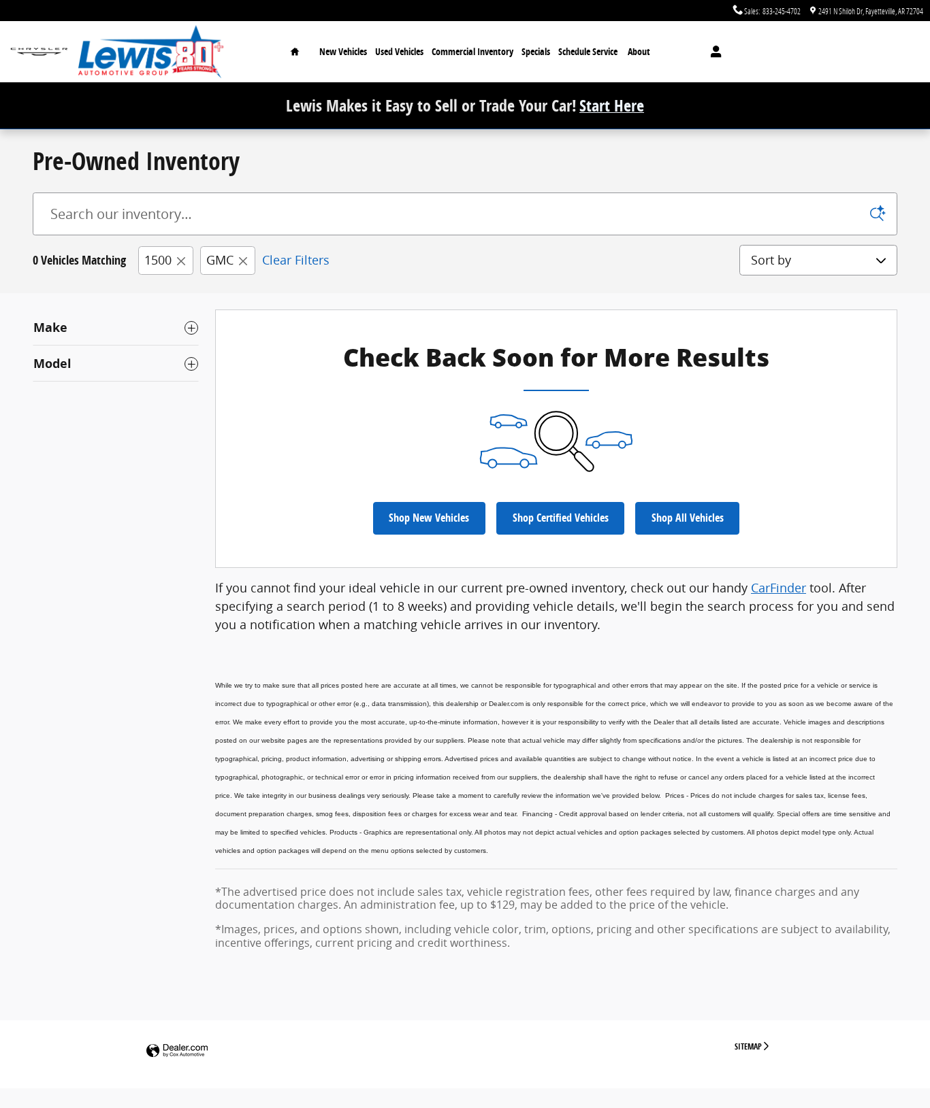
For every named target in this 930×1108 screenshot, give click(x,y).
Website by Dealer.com (177, 1051)
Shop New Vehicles (429, 517)
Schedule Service (588, 51)
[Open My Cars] (712, 51)
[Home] (39, 52)
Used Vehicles (399, 51)
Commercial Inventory (472, 51)
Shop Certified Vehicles (561, 517)
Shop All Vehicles (688, 517)
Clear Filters (296, 260)
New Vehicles (343, 51)
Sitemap (748, 1046)
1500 (158, 260)
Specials (536, 51)
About (639, 51)
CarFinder (778, 588)
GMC (220, 260)
